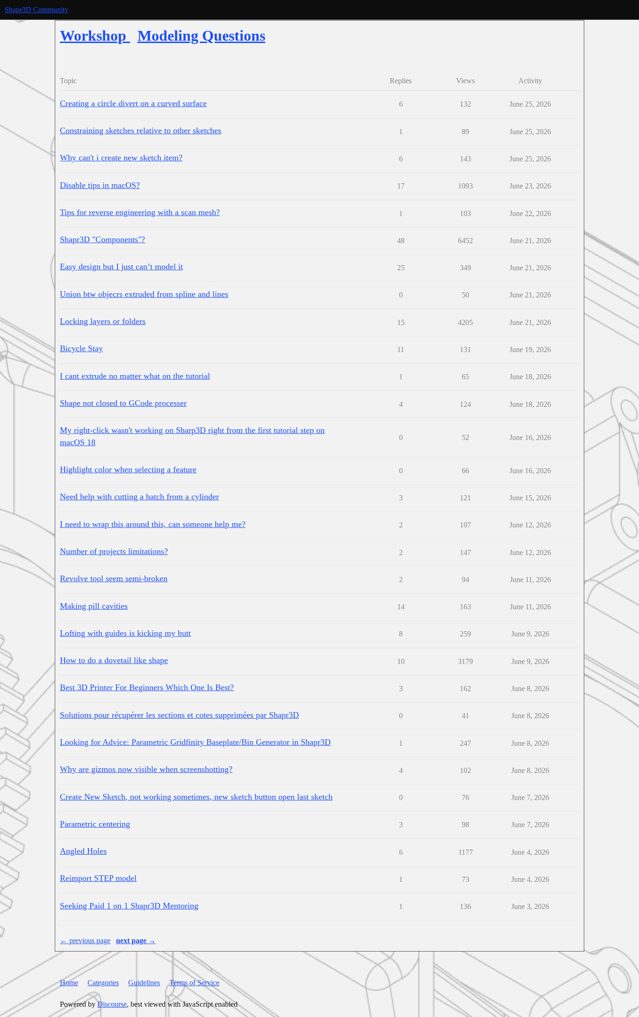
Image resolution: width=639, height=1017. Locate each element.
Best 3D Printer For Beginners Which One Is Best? (147, 687)
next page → (136, 941)
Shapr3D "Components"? (102, 239)
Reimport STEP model (98, 878)
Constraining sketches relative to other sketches (140, 130)
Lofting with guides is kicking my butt (125, 633)
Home (69, 983)
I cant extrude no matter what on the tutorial (135, 376)
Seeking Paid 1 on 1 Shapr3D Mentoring (129, 905)
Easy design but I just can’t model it (121, 266)
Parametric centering (95, 824)
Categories (103, 983)
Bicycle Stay (81, 348)
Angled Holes (83, 851)
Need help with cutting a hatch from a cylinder (139, 496)
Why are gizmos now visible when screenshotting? (146, 769)
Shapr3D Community (36, 10)
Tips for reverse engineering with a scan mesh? (140, 212)
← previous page (85, 941)
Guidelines (144, 983)
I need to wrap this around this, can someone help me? (153, 524)
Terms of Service (194, 983)
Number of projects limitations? (114, 551)
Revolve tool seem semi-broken (113, 578)
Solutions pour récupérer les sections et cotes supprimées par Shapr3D (179, 715)
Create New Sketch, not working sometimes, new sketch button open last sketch (196, 796)
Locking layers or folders (102, 321)
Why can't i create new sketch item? (121, 157)
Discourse (112, 1004)
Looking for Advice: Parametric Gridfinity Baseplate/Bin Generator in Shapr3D (195, 742)
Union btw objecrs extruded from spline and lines (144, 294)
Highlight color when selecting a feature (128, 469)
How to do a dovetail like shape (114, 660)
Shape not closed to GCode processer (123, 403)
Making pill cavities (94, 606)
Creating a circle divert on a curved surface (133, 103)
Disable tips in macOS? (100, 185)
